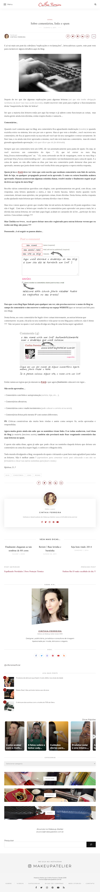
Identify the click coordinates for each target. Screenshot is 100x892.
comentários (18, 475)
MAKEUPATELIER (52, 866)
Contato (90, 883)
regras (37, 475)
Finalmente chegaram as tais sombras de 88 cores (18, 549)
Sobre (9, 883)
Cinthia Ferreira (17, 37)
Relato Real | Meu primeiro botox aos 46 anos (32, 690)
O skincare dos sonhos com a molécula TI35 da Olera (35, 702)
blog (8, 475)
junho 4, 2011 (50, 27)
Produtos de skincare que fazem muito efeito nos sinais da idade (39, 678)
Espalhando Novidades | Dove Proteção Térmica (24, 571)
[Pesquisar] (91, 844)
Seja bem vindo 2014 (81, 547)
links (29, 475)
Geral (50, 19)
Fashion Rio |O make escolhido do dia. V (79, 571)
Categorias (34, 883)
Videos (20, 883)
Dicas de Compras (54, 883)
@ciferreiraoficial (12, 665)
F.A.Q (20, 172)
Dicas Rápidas (89, 719)
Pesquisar (9, 840)
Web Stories (75, 883)
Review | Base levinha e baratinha (50, 549)
